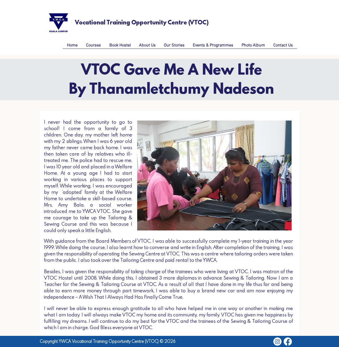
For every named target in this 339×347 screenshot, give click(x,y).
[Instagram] (277, 341)
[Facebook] (288, 341)
